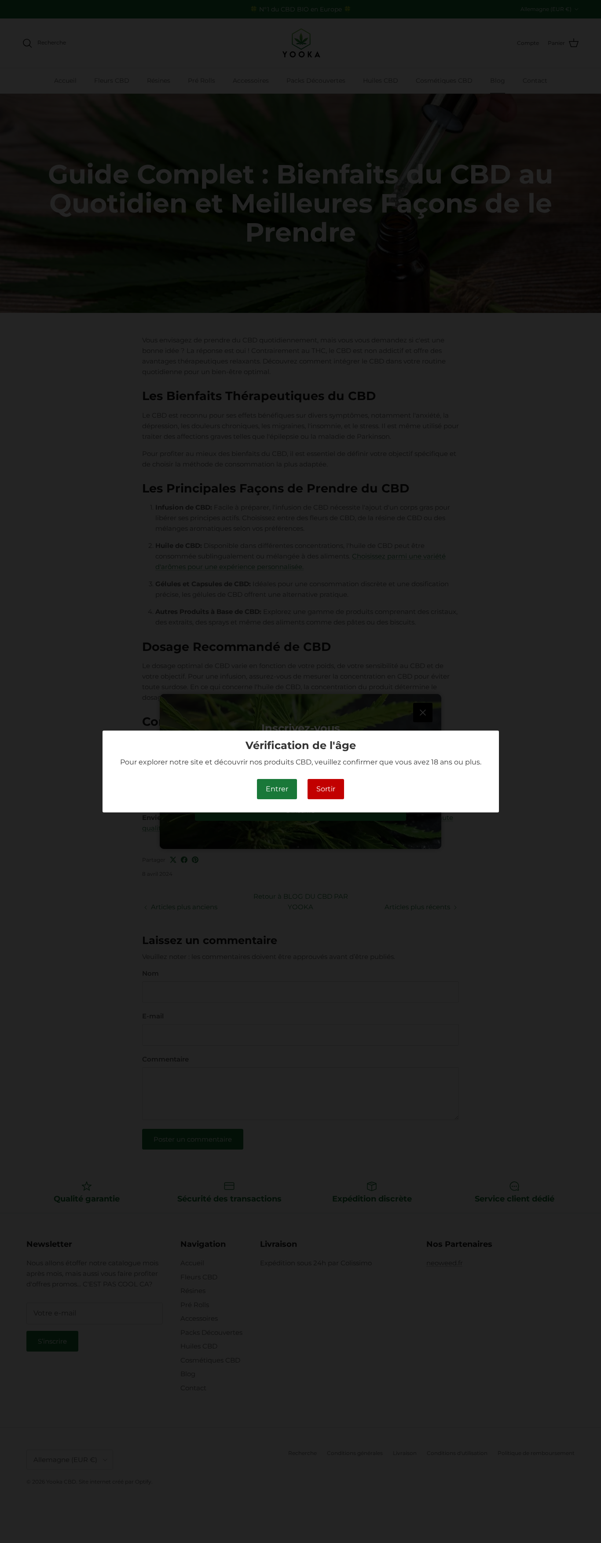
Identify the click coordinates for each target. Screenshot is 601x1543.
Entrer (277, 789)
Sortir (325, 789)
